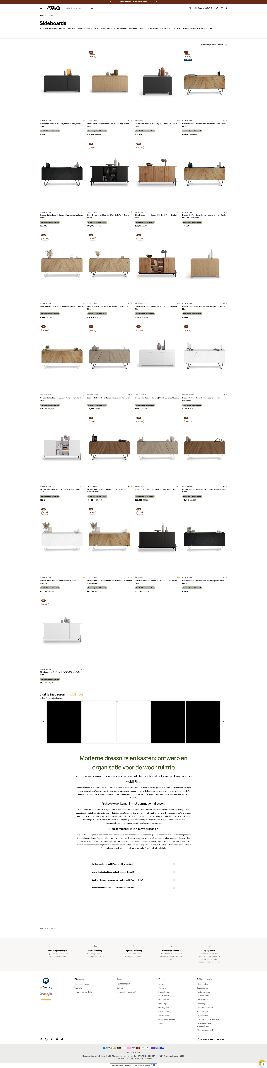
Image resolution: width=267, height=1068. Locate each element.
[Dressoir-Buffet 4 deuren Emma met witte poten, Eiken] (157, 449)
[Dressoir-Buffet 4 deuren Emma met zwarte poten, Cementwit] (204, 357)
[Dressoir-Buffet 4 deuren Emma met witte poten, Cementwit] (62, 540)
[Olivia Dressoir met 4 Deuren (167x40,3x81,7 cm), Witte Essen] (62, 631)
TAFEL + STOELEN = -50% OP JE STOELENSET (133, 2)
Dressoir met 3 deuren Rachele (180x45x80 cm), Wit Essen (157, 398)
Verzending (201, 1004)
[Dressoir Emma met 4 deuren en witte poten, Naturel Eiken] (62, 266)
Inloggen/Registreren (82, 984)
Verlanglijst (78, 988)
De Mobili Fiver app (204, 996)
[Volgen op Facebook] (41, 1039)
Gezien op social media (166, 1019)
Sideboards (51, 928)
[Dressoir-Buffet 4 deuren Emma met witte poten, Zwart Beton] (204, 540)
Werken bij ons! (164, 1015)
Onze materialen (203, 988)
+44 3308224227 (123, 984)
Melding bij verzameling (121, 1065)
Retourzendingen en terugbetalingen (204, 1024)
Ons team (162, 988)
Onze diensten (163, 1000)
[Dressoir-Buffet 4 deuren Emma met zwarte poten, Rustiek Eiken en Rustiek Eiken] (204, 175)
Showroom (162, 1023)
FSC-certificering (164, 1011)
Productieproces (164, 992)
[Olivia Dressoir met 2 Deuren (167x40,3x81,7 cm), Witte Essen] (62, 449)
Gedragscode (148, 1058)
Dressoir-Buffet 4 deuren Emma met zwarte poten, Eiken (108, 398)
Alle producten (202, 984)
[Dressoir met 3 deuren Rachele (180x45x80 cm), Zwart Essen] (62, 83)
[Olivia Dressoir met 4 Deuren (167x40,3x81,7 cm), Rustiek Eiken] (157, 175)
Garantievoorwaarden (205, 1008)
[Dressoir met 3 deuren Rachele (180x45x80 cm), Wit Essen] (157, 357)
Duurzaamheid (163, 996)
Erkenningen (163, 1004)
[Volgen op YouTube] (57, 1039)
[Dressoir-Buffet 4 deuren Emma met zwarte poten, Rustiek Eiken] (204, 83)
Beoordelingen (202, 1011)
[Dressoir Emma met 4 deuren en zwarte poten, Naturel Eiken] (109, 266)
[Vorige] (110, 2)
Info (116, 1058)
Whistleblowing (139, 1058)
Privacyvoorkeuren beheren (84, 992)
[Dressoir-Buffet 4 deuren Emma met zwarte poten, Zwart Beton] (62, 175)
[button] (64, 722)
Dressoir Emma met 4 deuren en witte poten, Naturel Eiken (62, 306)
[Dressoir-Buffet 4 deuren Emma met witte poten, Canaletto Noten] (204, 449)
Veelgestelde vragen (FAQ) (126, 992)
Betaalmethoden (203, 1000)
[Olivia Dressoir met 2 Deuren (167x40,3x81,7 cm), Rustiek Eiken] (157, 266)
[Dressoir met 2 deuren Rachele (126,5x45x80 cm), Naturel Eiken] (204, 266)
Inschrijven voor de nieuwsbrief (208, 1019)
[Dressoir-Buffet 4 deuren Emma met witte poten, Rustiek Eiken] (62, 357)
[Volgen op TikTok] (62, 1039)
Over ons (161, 984)
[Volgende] (156, 2)
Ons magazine (163, 1008)
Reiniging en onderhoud (205, 992)
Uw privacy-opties (142, 1065)
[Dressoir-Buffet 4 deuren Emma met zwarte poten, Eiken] (109, 357)
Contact (120, 988)
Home (42, 16)
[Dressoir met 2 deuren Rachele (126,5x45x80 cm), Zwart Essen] (157, 83)
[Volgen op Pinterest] (51, 1039)
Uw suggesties (202, 1015)
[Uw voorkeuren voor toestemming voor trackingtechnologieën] (263, 1064)
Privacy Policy (121, 1058)
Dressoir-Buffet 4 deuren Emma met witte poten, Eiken (155, 489)
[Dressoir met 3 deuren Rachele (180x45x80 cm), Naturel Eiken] (109, 83)
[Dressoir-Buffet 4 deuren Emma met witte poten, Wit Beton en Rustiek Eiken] (109, 540)
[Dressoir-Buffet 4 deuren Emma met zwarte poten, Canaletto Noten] (109, 449)
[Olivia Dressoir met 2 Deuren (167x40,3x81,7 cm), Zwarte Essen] (109, 175)
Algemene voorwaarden (206, 1030)
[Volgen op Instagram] (46, 1039)
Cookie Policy (130, 1058)
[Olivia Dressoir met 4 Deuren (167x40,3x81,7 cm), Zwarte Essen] (157, 540)
